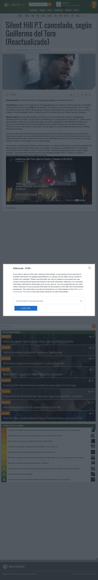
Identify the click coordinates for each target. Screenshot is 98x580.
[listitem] (49, 301)
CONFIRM (26, 308)
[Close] (90, 268)
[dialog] (49, 290)
